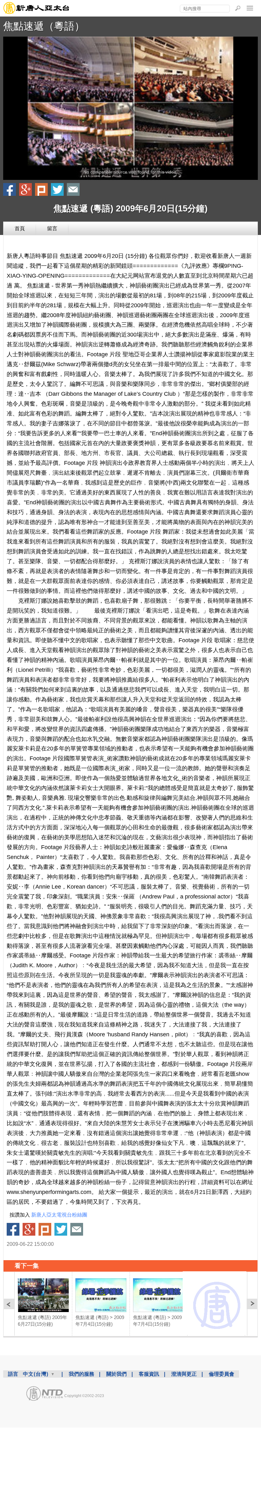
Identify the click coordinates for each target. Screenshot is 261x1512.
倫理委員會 (221, 1374)
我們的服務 (81, 1374)
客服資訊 (149, 1374)
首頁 (20, 228)
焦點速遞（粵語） (44, 26)
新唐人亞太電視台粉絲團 (59, 1214)
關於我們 (116, 1374)
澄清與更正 (184, 1374)
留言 (52, 228)
